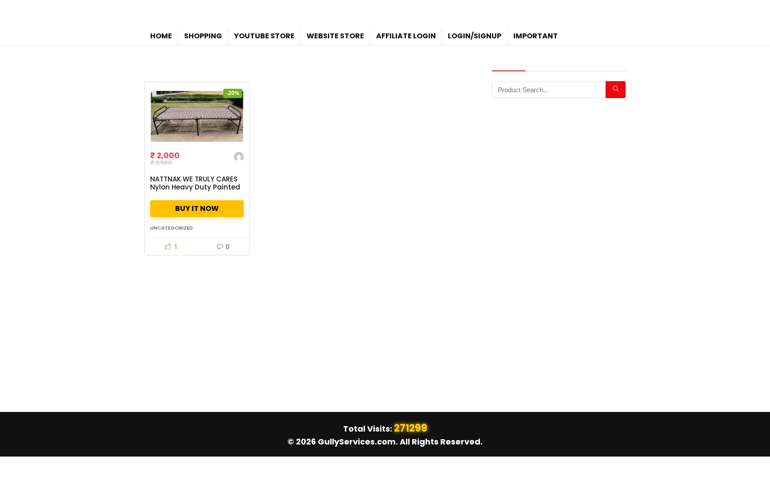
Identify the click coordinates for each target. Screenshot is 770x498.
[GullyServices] (239, 158)
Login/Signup (474, 36)
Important (535, 36)
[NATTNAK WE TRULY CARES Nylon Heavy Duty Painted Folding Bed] (197, 116)
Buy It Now (197, 208)
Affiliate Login (406, 36)
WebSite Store (335, 36)
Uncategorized (171, 227)
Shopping (203, 36)
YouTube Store (264, 36)
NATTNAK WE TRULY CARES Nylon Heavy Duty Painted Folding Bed (195, 187)
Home (161, 36)
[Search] (616, 89)
